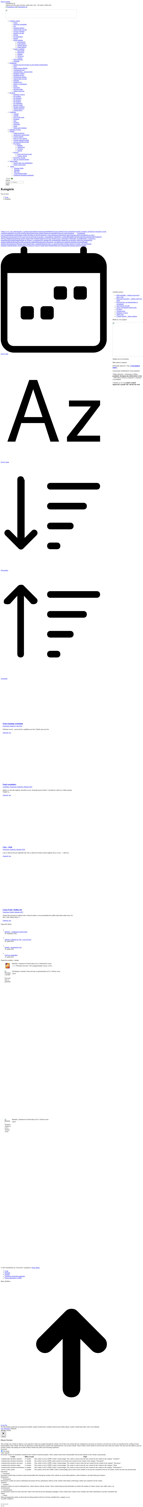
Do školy (27, 233)
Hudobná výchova (46, 235)
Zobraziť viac (7, 732)
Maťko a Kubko (62, 237)
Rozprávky (43, 242)
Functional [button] (4, 1471)
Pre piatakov (63, 240)
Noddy (93, 237)
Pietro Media (36, 1267)
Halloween (13, 235)
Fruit (75, 233)
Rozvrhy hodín (63, 242)
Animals (40, 231)
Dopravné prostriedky (50, 233)
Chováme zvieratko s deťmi (83, 231)
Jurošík (83, 235)
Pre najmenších (54, 240)
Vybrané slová (120, 311)
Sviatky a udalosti (35, 244)
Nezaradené (87, 237)
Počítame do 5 (23, 240)
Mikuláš (69, 237)
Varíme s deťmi (17, 245)
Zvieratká (83, 245)
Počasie (11, 240)
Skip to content (5, 1)
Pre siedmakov (85, 240)
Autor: (10, 726)
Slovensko (10, 244)
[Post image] (8, 930)
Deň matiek (7, 233)
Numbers (97, 237)
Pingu (7, 240)
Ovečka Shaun (51, 238)
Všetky (3, 231)
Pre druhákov (45, 240)
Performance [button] (5, 1477)
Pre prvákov (70, 240)
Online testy (120, 314)
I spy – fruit (7, 847)
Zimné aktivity (76, 245)
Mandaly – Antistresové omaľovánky (16, 932)
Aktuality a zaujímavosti (23, 231)
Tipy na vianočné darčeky (56, 244)
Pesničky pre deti (76, 238)
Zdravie (69, 245)
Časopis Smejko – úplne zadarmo (126, 316)
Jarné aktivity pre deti (123, 306)
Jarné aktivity (67, 235)
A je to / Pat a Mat (10, 231)
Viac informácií (5, 1428)
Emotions (71, 233)
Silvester (70, 242)
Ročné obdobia (31, 242)
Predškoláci (9, 242)
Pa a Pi (69, 238)
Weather (51, 245)
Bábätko (50, 231)
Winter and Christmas (60, 245)
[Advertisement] (71, 216)
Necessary (6, 1451)
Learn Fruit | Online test (12, 910)
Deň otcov (14, 233)
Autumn (45, 231)
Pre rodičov (77, 240)
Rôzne (38, 242)
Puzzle (20, 242)
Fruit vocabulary (9, 784)
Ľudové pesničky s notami (41, 237)
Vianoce (30, 245)
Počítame (16, 240)
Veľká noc (25, 245)
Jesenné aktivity (76, 235)
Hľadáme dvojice (33, 235)
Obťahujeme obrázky (19, 238)
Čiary (93, 231)
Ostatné (36, 238)
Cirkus (97, 231)
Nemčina (80, 237)
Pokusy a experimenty (34, 240)
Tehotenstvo (44, 244)
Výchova (36, 245)
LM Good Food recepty (26, 237)
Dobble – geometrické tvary (13, 947)
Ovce (45, 238)
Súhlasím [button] (13, 1428)
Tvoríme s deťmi (80, 244)
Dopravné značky (62, 233)
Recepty (24, 242)
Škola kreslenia (78, 242)
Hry (39, 235)
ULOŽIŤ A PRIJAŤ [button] (7, 1499)
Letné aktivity (14, 237)
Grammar (7, 235)
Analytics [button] (4, 1482)
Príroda (15, 242)
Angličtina (34, 231)
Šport (28, 244)
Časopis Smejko (58, 231)
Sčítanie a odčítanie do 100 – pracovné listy (18, 939)
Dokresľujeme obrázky (37, 233)
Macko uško (53, 237)
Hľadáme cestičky (22, 235)
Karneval (7, 237)
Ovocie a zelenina (61, 238)
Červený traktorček (69, 231)
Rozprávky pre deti (53, 242)
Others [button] (3, 1493)
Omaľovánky (30, 238)
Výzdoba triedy (43, 245)
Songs (15, 244)
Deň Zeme (21, 233)
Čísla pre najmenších (11, 955)
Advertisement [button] (5, 1488)
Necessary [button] (4, 1449)
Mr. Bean (75, 237)
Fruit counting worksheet (13, 724)
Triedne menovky (69, 244)
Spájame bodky (22, 244)
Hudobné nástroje (57, 235)
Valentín (9, 245)
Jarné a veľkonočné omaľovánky (126, 307)
